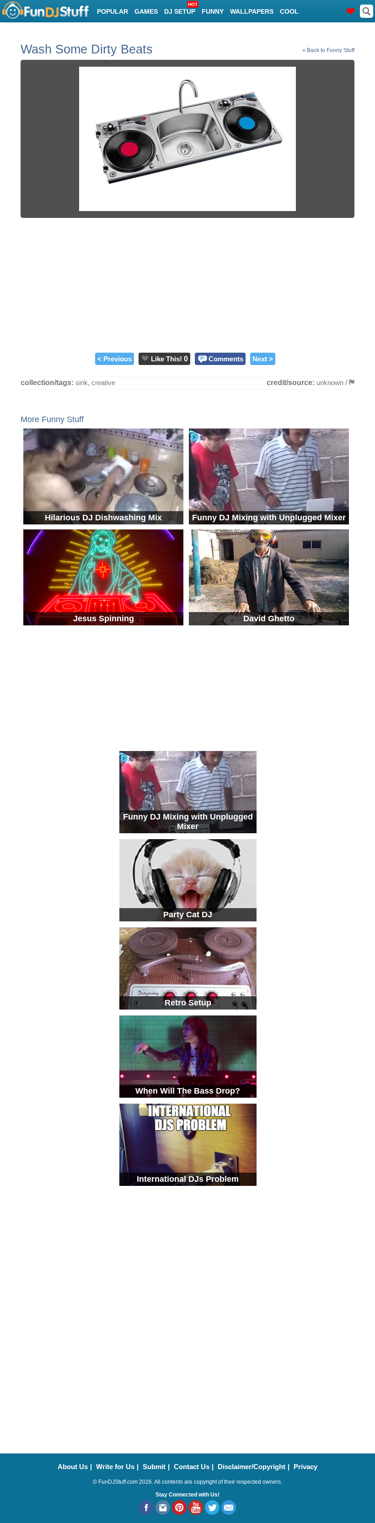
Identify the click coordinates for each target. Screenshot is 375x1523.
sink (81, 382)
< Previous (114, 359)
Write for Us (115, 1466)
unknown (329, 382)
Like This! (166, 359)
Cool (289, 11)
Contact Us (191, 1466)
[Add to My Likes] (145, 358)
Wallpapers (251, 11)
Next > (262, 359)
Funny (213, 11)
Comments (226, 359)
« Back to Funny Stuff (328, 50)
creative (103, 382)
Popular (112, 11)
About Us (73, 1466)
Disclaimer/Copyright (251, 1466)
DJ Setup (181, 8)
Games (146, 11)
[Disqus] (187, 1314)
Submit (154, 1466)
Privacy (305, 1466)
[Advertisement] (187, 284)
